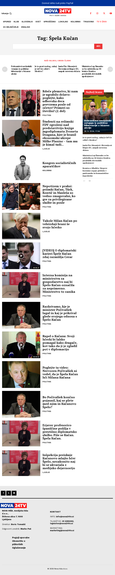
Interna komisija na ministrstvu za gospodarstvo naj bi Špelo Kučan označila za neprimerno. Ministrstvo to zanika (59, 283)
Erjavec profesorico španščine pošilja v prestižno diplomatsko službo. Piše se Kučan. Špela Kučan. (60, 431)
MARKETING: (56, 528)
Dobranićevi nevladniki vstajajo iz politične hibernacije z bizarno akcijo (21, 70)
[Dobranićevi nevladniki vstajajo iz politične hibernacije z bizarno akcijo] (98, 113)
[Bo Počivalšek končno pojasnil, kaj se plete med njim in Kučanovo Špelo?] (21, 404)
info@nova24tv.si (65, 516)
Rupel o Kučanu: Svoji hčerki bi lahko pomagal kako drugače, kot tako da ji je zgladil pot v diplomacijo (60, 342)
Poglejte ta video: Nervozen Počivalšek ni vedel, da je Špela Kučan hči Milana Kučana (60, 372)
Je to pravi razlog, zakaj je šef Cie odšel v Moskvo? (46, 69)
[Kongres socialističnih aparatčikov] (21, 166)
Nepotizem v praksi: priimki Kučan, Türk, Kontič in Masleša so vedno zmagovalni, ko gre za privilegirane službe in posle (59, 194)
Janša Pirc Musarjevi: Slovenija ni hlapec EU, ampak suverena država (69, 69)
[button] (6, 13)
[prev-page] (4, 69)
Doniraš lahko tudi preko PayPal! (57, 3)
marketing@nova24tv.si (62, 530)
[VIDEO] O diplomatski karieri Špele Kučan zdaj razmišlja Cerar (59, 253)
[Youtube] (111, 13)
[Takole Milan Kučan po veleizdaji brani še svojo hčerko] (21, 226)
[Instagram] (97, 13)
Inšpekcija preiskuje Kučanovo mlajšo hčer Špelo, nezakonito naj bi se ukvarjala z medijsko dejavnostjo (59, 461)
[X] (104, 13)
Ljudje (46, 149)
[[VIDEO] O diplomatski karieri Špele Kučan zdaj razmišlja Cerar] (21, 255)
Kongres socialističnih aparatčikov (59, 164)
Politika (47, 115)
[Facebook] (90, 13)
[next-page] (110, 69)
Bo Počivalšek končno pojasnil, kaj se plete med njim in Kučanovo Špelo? (59, 402)
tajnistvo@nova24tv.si (61, 523)
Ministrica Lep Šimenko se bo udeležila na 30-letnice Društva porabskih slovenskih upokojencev (92, 71)
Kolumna (47, 170)
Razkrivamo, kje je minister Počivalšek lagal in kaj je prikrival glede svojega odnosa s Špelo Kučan (60, 313)
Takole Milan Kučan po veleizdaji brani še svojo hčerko (60, 224)
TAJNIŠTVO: (56, 521)
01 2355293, (68, 521)
